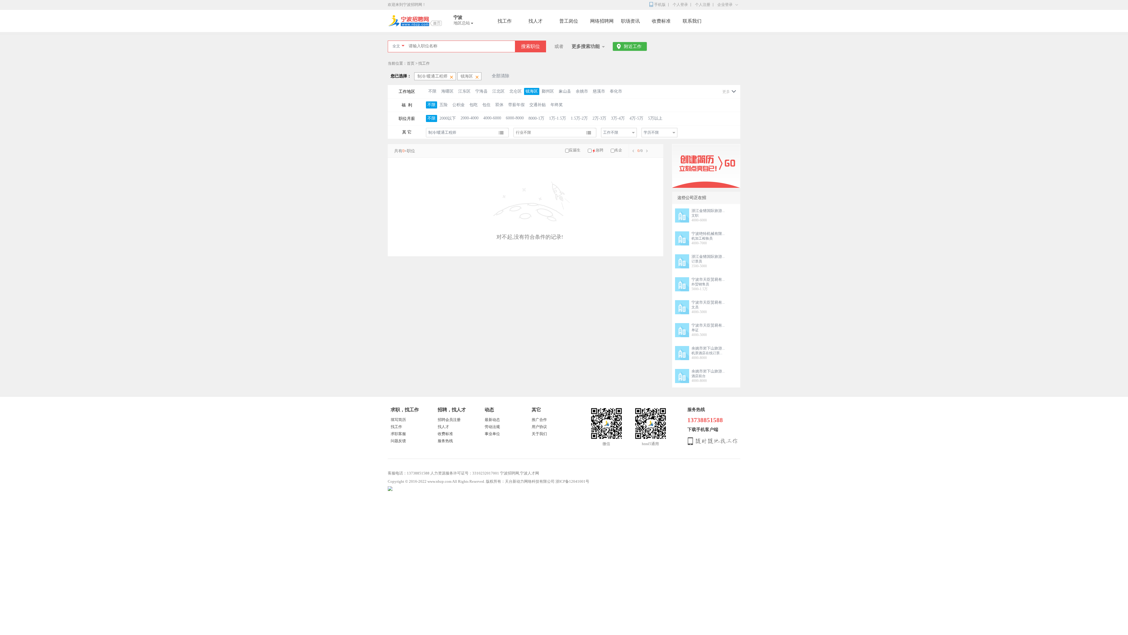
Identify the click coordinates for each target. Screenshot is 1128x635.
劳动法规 (492, 427)
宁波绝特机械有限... (708, 233)
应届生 (574, 150)
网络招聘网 (602, 21)
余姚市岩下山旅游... (708, 348)
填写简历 (398, 419)
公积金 (458, 105)
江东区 (464, 91)
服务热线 (445, 441)
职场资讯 (630, 21)
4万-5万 (636, 118)
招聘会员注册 (449, 419)
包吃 (473, 105)
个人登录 (680, 4)
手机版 (660, 4)
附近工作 (633, 46)
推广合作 (539, 419)
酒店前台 (698, 376)
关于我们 (539, 434)
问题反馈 (398, 441)
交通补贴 (537, 105)
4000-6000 (492, 118)
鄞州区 (548, 91)
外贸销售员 (700, 284)
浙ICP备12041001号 (572, 481)
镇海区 (532, 91)
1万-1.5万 (557, 118)
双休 (499, 105)
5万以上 (655, 118)
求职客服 (398, 434)
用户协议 (539, 427)
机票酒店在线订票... (706, 353)
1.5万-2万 (579, 118)
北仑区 (515, 91)
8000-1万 (536, 118)
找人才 (535, 21)
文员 (695, 307)
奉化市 (616, 91)
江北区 (498, 91)
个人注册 (702, 4)
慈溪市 (599, 91)
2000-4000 (470, 118)
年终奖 (556, 105)
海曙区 (447, 91)
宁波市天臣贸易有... (708, 279)
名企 (618, 150)
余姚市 (582, 91)
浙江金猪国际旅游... (708, 210)
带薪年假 (516, 105)
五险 (443, 105)
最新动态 (492, 419)
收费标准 (661, 21)
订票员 (696, 261)
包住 (486, 105)
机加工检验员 (702, 238)
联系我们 (692, 21)
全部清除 (500, 75)
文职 (695, 215)
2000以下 (447, 118)
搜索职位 (530, 46)
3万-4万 (618, 118)
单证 (695, 330)
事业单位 (492, 434)
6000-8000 (515, 118)
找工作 (505, 21)
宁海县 (481, 91)
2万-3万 (599, 118)
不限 (432, 91)
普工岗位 (568, 21)
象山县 (565, 91)
